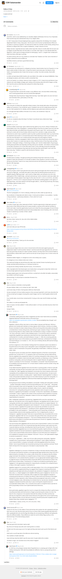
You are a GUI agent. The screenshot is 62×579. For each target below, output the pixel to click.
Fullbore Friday (7, 9)
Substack (23, 576)
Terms (35, 568)
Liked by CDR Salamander (14, 190)
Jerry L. (8, 217)
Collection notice (42, 568)
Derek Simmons (11, 507)
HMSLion (9, 103)
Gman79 (9, 124)
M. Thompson (10, 66)
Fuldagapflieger (11, 168)
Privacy (31, 568)
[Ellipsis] (58, 34)
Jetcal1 (8, 117)
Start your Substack (27, 572)
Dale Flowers (10, 189)
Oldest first (55, 21)
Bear (8, 246)
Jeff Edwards (10, 155)
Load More (6, 562)
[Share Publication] (43, 2)
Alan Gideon (10, 202)
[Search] (40, 2)
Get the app (38, 572)
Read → (5, 16)
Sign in (57, 2)
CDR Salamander (7, 11)
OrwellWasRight (13, 89)
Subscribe (49, 2)
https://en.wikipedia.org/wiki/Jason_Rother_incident (22, 320)
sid (7, 224)
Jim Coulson (10, 34)
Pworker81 (10, 236)
